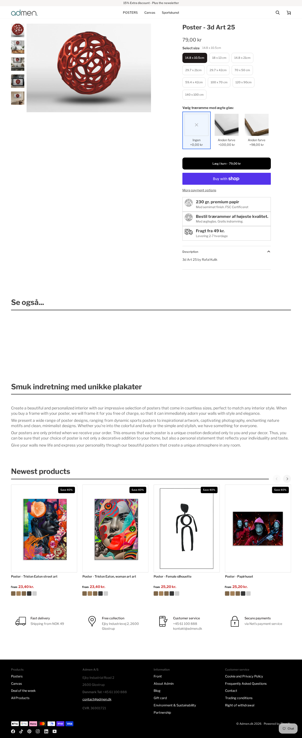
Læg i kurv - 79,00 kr (226, 163)
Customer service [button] (237, 669)
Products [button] (17, 669)
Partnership (162, 713)
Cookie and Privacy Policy (244, 676)
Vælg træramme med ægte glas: (208, 108)
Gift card (160, 698)
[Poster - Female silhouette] (187, 593)
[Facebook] (13, 731)
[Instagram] (38, 731)
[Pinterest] (29, 731)
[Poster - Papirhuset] (258, 593)
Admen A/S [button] (90, 669)
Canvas (16, 684)
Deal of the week (23, 691)
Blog (157, 691)
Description (190, 251)
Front (158, 676)
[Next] (287, 479)
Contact (231, 691)
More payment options (199, 190)
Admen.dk (246, 723)
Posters (17, 676)
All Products (20, 698)
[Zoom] (89, 68)
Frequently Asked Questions (246, 684)
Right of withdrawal (239, 705)
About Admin (164, 684)
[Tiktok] (21, 731)
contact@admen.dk (96, 699)
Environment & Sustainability (175, 705)
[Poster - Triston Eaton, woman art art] (115, 593)
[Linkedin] (46, 731)
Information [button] (162, 669)
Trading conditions (238, 698)
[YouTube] (55, 731)
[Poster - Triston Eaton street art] (44, 593)
